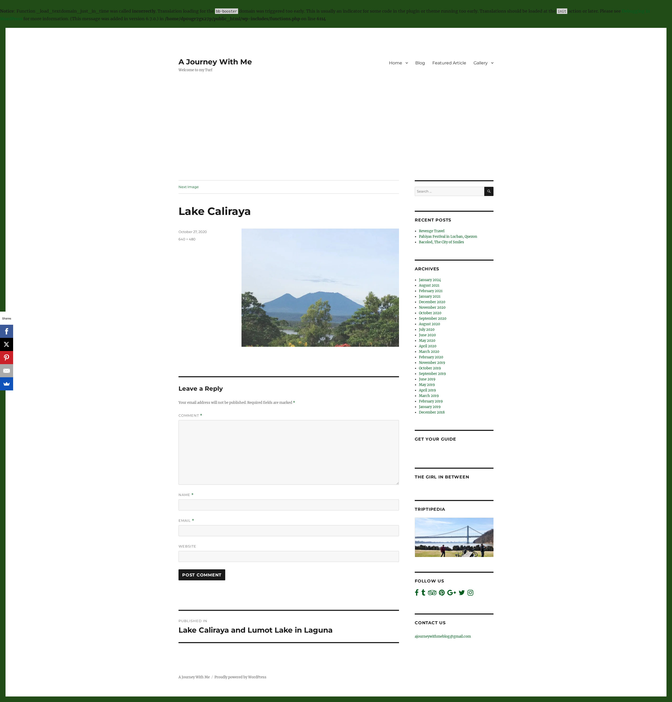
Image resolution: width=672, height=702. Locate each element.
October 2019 (430, 368)
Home (395, 62)
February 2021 (431, 291)
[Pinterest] (6, 357)
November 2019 (432, 362)
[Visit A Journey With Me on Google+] (451, 594)
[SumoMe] (6, 383)
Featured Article (449, 62)
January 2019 (430, 407)
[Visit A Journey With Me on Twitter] (462, 594)
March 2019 (429, 396)
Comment (190, 415)
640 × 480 (187, 239)
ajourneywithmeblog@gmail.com (443, 636)
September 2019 (432, 373)
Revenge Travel (431, 231)
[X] (6, 344)
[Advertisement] (336, 141)
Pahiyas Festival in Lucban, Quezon (448, 236)
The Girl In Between (442, 476)
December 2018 (432, 412)
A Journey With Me (215, 61)
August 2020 (429, 324)
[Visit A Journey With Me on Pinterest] (442, 594)
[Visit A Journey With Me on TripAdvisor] (432, 594)
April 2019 (427, 390)
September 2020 (432, 318)
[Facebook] (6, 331)
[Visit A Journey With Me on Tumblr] (423, 594)
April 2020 (427, 346)
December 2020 (432, 302)
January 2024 (430, 280)
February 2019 (431, 401)
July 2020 (426, 329)
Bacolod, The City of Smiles (441, 242)
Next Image (188, 187)
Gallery (481, 62)
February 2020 (431, 357)
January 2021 (429, 296)
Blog (420, 62)
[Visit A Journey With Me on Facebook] (417, 594)
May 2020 (427, 340)
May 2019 (427, 385)
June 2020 (427, 335)
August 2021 (429, 285)
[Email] (6, 370)
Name (186, 495)
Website (187, 546)
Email (186, 520)
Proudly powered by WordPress (240, 677)
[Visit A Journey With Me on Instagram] (470, 594)
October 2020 (430, 313)
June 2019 (427, 379)
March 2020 (429, 351)
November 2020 (432, 307)
